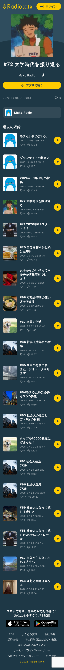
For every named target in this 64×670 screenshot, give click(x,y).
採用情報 (12, 639)
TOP (11, 634)
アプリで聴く (34, 85)
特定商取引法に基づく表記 (41, 639)
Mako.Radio (27, 75)
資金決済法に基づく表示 (32, 644)
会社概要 (50, 634)
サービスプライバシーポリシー (32, 650)
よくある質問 (30, 634)
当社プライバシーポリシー (23, 655)
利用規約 (51, 655)
